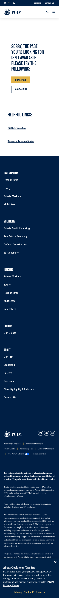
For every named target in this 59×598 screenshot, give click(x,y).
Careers (37, 2)
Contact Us (49, 2)
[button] (7, 3)
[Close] (55, 564)
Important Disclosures (20, 504)
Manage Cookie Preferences (29, 592)
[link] (40, 433)
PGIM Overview (17, 128)
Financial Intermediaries (21, 141)
